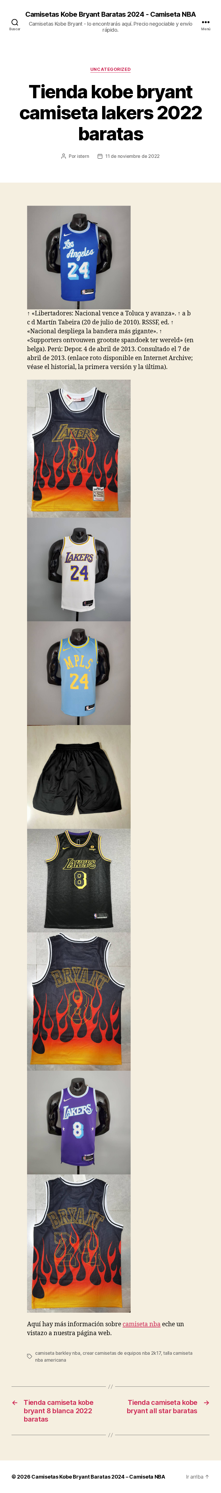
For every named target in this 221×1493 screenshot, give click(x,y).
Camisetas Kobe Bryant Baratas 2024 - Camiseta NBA (110, 14)
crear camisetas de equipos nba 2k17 (122, 1353)
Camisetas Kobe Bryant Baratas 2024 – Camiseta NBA (98, 1477)
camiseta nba (142, 1324)
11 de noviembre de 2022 (132, 156)
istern (83, 156)
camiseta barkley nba (57, 1353)
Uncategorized (110, 69)
